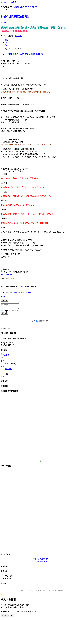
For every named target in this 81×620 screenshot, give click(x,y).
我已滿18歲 (5, 616)
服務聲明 (60, 590)
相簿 (6, 40)
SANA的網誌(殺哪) (15, 16)
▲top (3, 296)
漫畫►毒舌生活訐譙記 (22, 292)
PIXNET (24, 590)
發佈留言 (4, 313)
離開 (12, 616)
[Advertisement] (40, 426)
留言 (24, 286)
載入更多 (4, 300)
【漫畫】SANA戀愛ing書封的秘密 (24, 54)
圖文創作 (18, 36)
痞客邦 (20, 286)
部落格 (7, 42)
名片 (6, 45)
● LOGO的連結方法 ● (40, 562)
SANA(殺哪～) (6, 274)
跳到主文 (4, 22)
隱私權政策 (52, 590)
